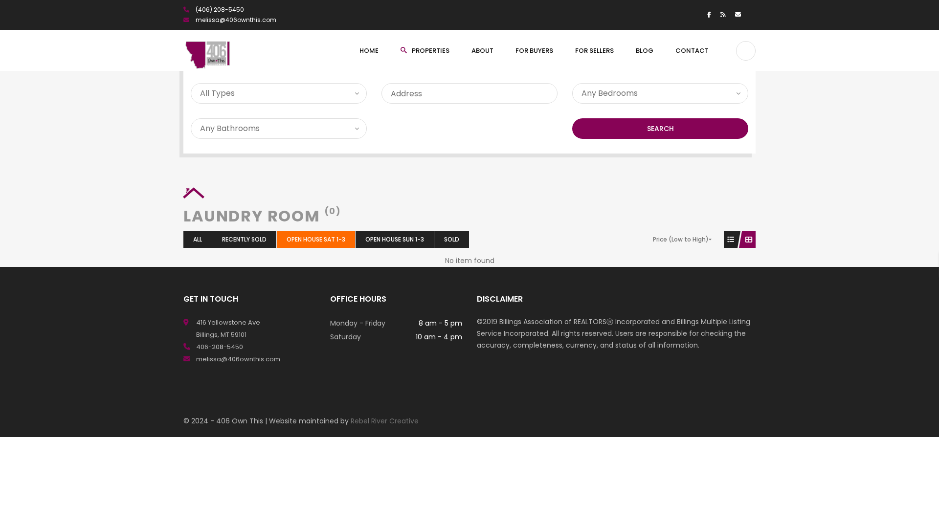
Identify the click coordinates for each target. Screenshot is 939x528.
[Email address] (738, 14)
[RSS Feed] (723, 14)
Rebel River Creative (385, 421)
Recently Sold (244, 239)
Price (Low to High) (681, 239)
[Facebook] (709, 14)
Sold (451, 239)
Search (660, 128)
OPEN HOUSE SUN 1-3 (394, 239)
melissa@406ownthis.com (236, 20)
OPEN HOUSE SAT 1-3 (316, 239)
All (197, 239)
